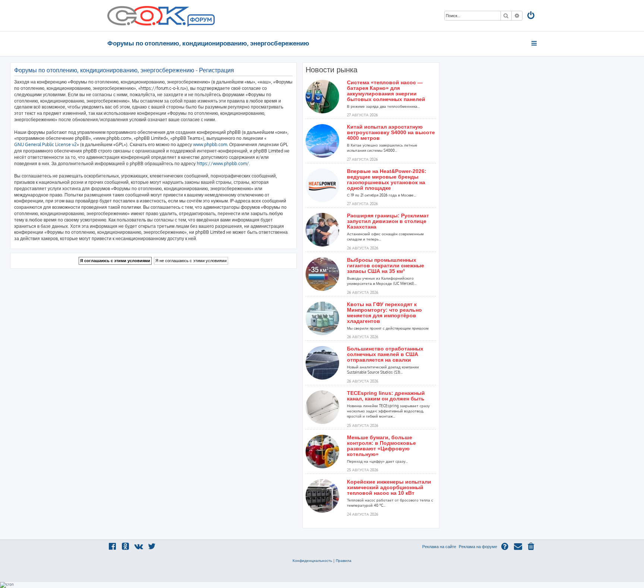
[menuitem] (531, 16)
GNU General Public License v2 (45, 144)
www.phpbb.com (210, 144)
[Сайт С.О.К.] (161, 16)
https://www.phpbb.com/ (223, 163)
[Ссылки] (535, 43)
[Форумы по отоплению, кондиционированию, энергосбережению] (200, 21)
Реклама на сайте (439, 546)
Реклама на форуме (478, 546)
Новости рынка (331, 70)
